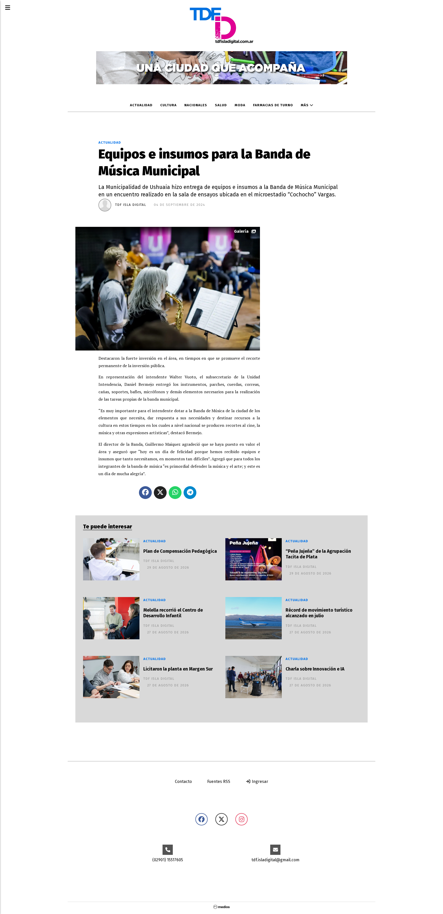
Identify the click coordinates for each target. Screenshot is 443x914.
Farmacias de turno (273, 105)
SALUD (221, 105)
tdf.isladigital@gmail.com (275, 859)
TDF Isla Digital (130, 205)
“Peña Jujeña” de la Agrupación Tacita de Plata (318, 554)
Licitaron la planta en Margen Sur (178, 669)
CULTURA (168, 105)
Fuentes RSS (218, 781)
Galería (241, 231)
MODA (240, 105)
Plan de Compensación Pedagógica (180, 551)
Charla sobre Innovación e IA (315, 669)
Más (305, 105)
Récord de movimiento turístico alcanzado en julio (319, 613)
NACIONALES (195, 105)
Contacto (183, 781)
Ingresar (259, 781)
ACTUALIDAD (141, 105)
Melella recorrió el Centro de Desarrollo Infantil (173, 613)
